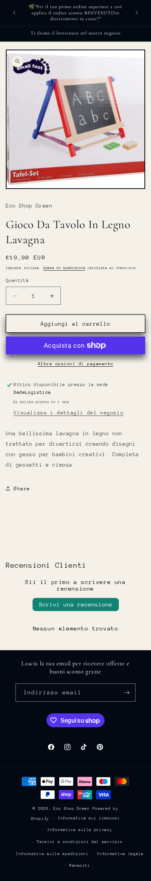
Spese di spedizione (64, 268)
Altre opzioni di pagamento (75, 363)
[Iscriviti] (126, 693)
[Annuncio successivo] (136, 12)
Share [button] (22, 488)
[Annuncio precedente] (14, 12)
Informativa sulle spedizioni (52, 854)
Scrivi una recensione (75, 604)
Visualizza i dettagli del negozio (69, 413)
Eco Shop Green (73, 808)
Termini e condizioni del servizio (79, 842)
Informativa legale (120, 854)
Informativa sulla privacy (79, 830)
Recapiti (79, 865)
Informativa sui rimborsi (89, 818)
